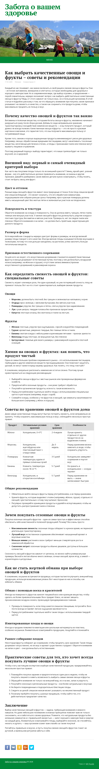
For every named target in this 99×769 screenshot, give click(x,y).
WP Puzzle (90, 764)
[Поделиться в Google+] (25, 747)
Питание (18, 82)
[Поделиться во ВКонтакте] (13, 747)
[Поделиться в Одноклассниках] (19, 747)
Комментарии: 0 (29, 82)
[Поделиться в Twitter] (31, 747)
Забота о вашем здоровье (32, 10)
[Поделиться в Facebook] (7, 747)
